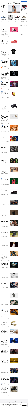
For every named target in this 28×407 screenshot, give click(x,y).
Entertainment (2, 60)
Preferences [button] (8, 405)
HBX (12, 403)
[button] (26, 13)
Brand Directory (7, 402)
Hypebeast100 (16, 3)
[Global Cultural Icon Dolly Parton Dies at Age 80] (14, 245)
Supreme (21, 33)
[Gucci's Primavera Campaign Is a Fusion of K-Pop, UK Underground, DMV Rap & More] (14, 286)
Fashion (8, 3)
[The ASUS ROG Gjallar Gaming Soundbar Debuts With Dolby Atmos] (14, 381)
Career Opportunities (16, 403)
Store (19, 3)
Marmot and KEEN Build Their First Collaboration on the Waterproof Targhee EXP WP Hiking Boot (17, 20)
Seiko (21, 27)
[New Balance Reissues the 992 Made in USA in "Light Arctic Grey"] (3, 17)
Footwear (11, 3)
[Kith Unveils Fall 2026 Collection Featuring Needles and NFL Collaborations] (14, 214)
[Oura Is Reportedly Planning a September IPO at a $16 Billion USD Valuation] (14, 362)
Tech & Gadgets (2, 309)
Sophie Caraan (2, 57)
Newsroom (16, 402)
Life (9, 402)
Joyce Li (1, 45)
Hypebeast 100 (4, 402)
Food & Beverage (2, 125)
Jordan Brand (22, 35)
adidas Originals (22, 34)
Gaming (1, 81)
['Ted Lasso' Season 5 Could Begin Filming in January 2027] (14, 372)
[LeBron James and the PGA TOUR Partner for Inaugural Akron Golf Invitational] (14, 235)
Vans (21, 32)
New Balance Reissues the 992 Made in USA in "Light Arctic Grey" (3, 20)
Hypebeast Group (16, 401)
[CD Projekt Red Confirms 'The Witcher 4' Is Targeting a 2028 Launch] (14, 352)
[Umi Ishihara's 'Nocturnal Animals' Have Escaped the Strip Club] (14, 266)
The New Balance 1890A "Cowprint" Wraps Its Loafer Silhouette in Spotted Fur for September (24, 20)
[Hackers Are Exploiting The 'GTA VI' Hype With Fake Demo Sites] (14, 85)
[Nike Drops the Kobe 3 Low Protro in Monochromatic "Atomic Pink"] (14, 43)
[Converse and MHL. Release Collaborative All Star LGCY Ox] (14, 324)
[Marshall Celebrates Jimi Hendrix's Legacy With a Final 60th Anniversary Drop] (14, 314)
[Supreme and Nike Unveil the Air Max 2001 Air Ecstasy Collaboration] (24, 7)
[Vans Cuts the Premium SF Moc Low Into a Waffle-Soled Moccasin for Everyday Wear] (14, 391)
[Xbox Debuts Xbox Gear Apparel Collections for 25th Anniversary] (14, 161)
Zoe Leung (2, 317)
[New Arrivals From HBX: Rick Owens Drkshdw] (14, 295)
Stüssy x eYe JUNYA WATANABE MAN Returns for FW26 (10, 20)
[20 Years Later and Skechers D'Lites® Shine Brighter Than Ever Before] (14, 32)
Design (1, 403)
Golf (9, 403)
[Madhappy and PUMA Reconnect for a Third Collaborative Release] (14, 332)
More (13, 3)
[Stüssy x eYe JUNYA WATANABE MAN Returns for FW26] (10, 17)
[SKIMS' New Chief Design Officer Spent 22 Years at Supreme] (14, 9)
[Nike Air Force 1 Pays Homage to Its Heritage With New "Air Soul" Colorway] (14, 193)
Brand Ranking (20, 25)
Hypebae (13, 402)
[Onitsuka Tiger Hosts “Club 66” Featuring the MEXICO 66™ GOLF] (14, 303)
